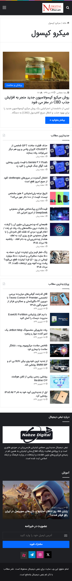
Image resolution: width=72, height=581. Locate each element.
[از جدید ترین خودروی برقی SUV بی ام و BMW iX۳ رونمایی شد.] (59, 366)
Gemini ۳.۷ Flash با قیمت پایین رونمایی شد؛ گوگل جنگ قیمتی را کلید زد (26, 164)
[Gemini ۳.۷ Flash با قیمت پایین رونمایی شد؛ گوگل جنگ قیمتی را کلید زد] (59, 167)
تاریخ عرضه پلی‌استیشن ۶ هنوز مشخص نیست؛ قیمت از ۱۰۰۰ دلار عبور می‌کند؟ (27, 195)
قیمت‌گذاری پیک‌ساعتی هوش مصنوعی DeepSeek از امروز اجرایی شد (28, 211)
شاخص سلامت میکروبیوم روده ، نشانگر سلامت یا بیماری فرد (28, 347)
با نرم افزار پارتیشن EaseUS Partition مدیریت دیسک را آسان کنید (27, 316)
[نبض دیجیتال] (52, 8)
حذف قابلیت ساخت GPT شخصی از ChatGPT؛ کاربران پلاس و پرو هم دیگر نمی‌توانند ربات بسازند (28, 149)
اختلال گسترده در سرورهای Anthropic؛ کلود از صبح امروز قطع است (25, 180)
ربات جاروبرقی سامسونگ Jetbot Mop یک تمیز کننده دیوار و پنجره (26, 332)
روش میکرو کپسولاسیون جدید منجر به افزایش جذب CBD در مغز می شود (37, 100)
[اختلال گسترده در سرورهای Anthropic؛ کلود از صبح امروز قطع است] (59, 182)
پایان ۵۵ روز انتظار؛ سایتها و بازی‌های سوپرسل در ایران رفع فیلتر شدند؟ (36, 513)
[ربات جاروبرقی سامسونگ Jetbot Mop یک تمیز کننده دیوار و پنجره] (59, 335)
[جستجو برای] (67, 9)
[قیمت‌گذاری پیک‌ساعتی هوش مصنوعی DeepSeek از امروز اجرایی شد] (59, 213)
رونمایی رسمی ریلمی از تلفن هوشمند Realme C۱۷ (29, 379)
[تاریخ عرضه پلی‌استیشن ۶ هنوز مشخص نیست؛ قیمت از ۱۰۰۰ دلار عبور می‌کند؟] (59, 198)
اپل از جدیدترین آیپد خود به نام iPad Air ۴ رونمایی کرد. (26, 394)
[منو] (4, 9)
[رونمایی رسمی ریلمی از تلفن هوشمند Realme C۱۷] (59, 381)
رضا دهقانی (62, 93)
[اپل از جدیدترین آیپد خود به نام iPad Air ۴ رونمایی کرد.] (59, 397)
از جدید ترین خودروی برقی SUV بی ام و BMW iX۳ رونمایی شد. (27, 363)
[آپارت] (23, 555)
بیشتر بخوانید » (57, 120)
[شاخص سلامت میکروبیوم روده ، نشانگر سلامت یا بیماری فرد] (59, 350)
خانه (65, 23)
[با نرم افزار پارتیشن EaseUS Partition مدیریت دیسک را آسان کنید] (59, 319)
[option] (36, 500)
